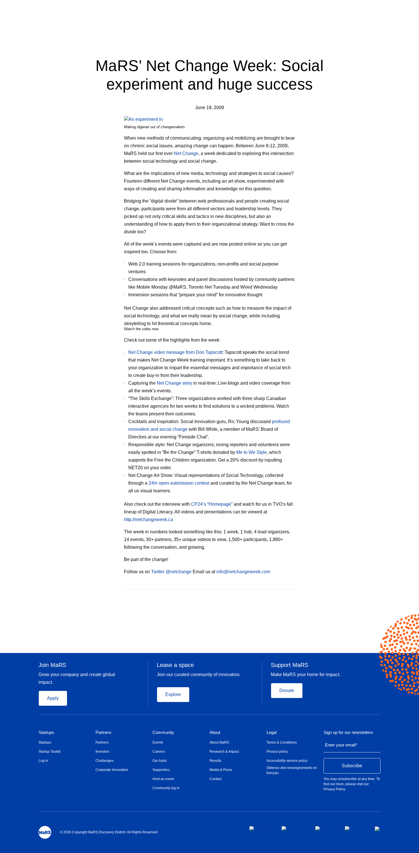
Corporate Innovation (111, 770)
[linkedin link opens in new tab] (325, 828)
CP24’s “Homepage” (212, 504)
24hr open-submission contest (179, 483)
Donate (286, 690)
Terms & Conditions (282, 742)
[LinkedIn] (293, 598)
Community (163, 732)
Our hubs (159, 761)
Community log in (166, 788)
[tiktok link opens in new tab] (378, 829)
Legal (271, 732)
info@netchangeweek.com (243, 571)
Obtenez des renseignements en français (292, 770)
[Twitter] (282, 598)
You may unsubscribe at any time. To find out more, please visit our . (352, 784)
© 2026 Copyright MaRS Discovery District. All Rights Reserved (109, 832)
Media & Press (221, 770)
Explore (173, 694)
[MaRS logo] (44, 832)
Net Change (186, 153)
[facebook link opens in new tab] (260, 828)
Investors (102, 752)
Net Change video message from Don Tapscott (175, 352)
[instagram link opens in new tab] (294, 828)
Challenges (104, 761)
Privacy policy (277, 752)
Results (215, 761)
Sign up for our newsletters (348, 732)
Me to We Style (251, 452)
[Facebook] (270, 598)
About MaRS (219, 742)
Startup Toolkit (49, 752)
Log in (43, 761)
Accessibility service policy (287, 761)
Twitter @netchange (171, 571)
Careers (158, 752)
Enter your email (341, 744)
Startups (46, 732)
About (215, 732)
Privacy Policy (334, 789)
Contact (215, 779)
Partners (103, 732)
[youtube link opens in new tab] (355, 828)
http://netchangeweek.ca (148, 519)
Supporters (161, 770)
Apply (53, 698)
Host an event (163, 779)
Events (157, 742)
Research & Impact (224, 752)
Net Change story (174, 383)
